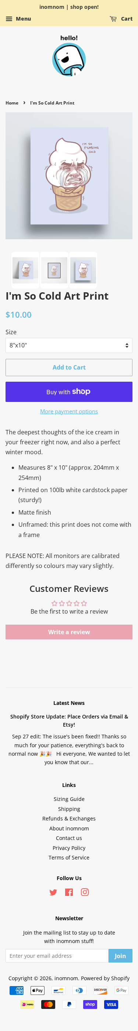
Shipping (69, 808)
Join (120, 956)
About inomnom (69, 828)
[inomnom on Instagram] (85, 893)
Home (12, 103)
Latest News (69, 702)
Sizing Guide (69, 798)
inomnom (66, 978)
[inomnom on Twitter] (53, 893)
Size (11, 332)
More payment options (69, 411)
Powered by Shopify (105, 978)
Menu (22, 18)
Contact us (69, 837)
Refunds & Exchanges (69, 818)
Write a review (69, 632)
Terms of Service (69, 857)
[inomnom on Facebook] (69, 893)
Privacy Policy (69, 847)
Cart (126, 18)
